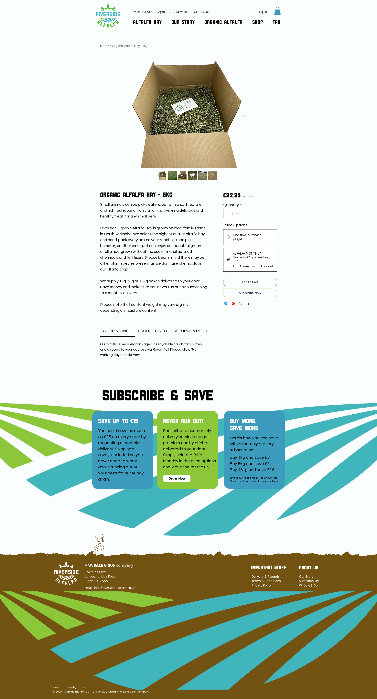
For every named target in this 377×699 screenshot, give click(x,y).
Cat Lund (82, 687)
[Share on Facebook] (225, 303)
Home (104, 46)
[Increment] (237, 213)
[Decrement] (227, 213)
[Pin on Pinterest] (233, 303)
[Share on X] (248, 303)
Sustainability (309, 581)
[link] (117, 331)
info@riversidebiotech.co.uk (114, 588)
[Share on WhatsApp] (240, 303)
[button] (277, 11)
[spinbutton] (232, 213)
